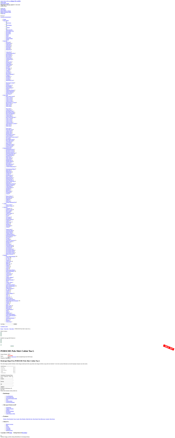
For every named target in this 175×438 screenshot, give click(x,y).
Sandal (7, 226)
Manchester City (9, 80)
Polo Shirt (8, 47)
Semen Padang (9, 87)
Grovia (7, 193)
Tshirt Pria (8, 44)
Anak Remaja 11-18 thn (11, 123)
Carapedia (8, 429)
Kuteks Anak (9, 146)
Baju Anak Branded (10, 286)
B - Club (8, 258)
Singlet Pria (8, 45)
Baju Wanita (6, 20)
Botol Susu (8, 156)
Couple (4, 203)
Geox (7, 295)
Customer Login (4, 326)
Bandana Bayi (9, 160)
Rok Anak (8, 108)
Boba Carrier (9, 305)
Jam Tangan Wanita (10, 250)
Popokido (8, 188)
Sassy (7, 304)
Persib (7, 89)
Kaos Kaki (8, 63)
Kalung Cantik (9, 209)
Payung (7, 238)
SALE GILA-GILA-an (11, 1)
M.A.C (7, 319)
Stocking (8, 224)
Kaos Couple (9, 204)
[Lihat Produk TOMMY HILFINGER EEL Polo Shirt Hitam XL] (1, 339)
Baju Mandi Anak (10, 139)
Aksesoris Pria (9, 59)
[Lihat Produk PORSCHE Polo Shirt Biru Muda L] (1, 333)
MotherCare (8, 313)
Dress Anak (8, 106)
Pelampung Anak (9, 144)
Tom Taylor (8, 274)
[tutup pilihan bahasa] (3, 13)
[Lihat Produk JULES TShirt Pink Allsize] (1, 341)
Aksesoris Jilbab (9, 230)
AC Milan (8, 69)
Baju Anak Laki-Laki (10, 117)
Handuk (8, 242)
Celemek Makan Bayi (10, 166)
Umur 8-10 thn (9, 101)
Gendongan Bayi (9, 155)
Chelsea (7, 75)
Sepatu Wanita (9, 231)
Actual (7, 267)
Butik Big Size (29, 419)
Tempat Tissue (9, 233)
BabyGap (8, 287)
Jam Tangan (8, 247)
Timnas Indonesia (10, 91)
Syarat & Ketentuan (10, 402)
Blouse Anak (9, 103)
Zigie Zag (8, 201)
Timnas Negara (9, 92)
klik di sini (13, 356)
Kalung (4, 419)
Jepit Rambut (9, 236)
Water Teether (9, 157)
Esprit (7, 268)
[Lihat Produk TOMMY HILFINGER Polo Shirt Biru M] (1, 340)
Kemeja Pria (8, 43)
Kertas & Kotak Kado (11, 235)
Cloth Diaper (9, 186)
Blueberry (8, 190)
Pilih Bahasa (3, 9)
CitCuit (7, 257)
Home (4, 19)
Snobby (7, 302)
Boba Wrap (8, 306)
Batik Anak (8, 105)
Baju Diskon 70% (10, 31)
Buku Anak (8, 143)
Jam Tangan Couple (10, 252)
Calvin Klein (9, 273)
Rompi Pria (8, 49)
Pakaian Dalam (9, 38)
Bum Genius (8, 191)
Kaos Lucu (8, 37)
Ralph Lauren (9, 298)
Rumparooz (8, 198)
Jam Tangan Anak (10, 251)
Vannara (8, 260)
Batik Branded (9, 29)
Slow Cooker (9, 176)
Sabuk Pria (8, 65)
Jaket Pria (8, 48)
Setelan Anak (9, 132)
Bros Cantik (8, 210)
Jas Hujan (8, 239)
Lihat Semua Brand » (10, 270)
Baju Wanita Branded (10, 256)
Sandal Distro (9, 64)
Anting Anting (9, 213)
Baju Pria (5, 41)
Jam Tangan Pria (9, 249)
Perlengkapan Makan (10, 169)
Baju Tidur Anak (9, 140)
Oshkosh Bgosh (9, 288)
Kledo (10, 432)
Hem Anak (8, 124)
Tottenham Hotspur (10, 90)
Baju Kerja (8, 33)
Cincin (7, 223)
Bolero (7, 34)
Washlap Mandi (9, 161)
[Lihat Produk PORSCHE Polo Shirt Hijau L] (1, 334)
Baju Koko (8, 57)
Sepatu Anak (9, 114)
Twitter (7, 426)
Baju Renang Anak (10, 112)
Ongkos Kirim (9, 401)
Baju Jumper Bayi (10, 154)
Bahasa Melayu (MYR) (6, 11)
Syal (7, 215)
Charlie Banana (9, 187)
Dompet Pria (8, 61)
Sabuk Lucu (8, 222)
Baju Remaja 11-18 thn (11, 102)
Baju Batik (8, 32)
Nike (7, 294)
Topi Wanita (8, 225)
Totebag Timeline (10, 408)
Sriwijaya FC (9, 85)
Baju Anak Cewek (10, 96)
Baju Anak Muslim (10, 113)
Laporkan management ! (6, 17)
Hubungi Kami (9, 430)
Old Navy (8, 278)
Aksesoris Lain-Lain (10, 240)
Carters (7, 292)
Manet (7, 262)
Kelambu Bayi (9, 175)
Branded (5, 255)
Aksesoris (5, 207)
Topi (7, 60)
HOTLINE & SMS (5, 3)
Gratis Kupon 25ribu (10, 413)
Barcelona (8, 73)
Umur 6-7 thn (9, 100)
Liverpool (8, 79)
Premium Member (10, 411)
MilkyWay (8, 263)
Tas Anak (8, 138)
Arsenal (7, 70)
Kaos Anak (8, 128)
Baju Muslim (9, 25)
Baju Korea (8, 22)
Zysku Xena (8, 261)
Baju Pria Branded (10, 271)
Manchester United (10, 82)
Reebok (7, 320)
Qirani (7, 265)
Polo (7, 281)
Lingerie (8, 27)
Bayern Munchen (10, 74)
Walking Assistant (10, 185)
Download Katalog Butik (11, 398)
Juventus (8, 77)
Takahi (7, 311)
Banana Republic (9, 279)
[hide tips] (3, 8)
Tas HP (7, 66)
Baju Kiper (8, 93)
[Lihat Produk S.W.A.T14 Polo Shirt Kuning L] (1, 342)
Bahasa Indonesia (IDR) (6, 12)
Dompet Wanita (9, 219)
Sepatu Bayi (8, 159)
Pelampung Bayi (9, 177)
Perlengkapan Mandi (10, 183)
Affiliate (8, 410)
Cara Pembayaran (10, 397)
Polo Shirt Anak (9, 129)
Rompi (7, 39)
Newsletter (8, 412)
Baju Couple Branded (10, 315)
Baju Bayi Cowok (10, 151)
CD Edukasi (8, 141)
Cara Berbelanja (9, 396)
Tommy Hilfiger (9, 277)
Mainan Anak (9, 241)
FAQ (7, 399)
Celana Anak (9, 109)
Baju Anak (5, 95)
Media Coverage (9, 424)
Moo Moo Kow (9, 197)
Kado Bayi (8, 182)
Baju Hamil (35, 419)
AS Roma (8, 71)
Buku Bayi (8, 170)
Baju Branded (10, 419)
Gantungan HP (9, 246)
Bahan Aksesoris (9, 254)
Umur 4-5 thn (9, 98)
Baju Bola (8, 68)
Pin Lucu (8, 214)
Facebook (8, 428)
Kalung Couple (9, 206)
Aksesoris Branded (10, 318)
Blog (7, 425)
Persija (7, 84)
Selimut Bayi (9, 172)
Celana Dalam (9, 116)
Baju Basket (8, 54)
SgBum (7, 199)
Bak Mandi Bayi (9, 164)
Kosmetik (8, 212)
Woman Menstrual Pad (11, 202)
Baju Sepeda (8, 55)
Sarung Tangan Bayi (10, 181)
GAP (7, 276)
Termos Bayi (9, 165)
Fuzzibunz (8, 192)
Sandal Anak (9, 229)
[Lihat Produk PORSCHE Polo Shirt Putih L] (1, 335)
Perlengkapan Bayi (7, 148)
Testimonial (8, 407)
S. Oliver (8, 283)
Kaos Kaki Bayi (9, 180)
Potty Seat (8, 162)
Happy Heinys (9, 196)
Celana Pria (8, 52)
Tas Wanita (8, 218)
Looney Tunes (9, 282)
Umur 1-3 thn (9, 97)
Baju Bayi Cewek (10, 150)
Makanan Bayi (9, 178)
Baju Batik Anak (9, 111)
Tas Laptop (8, 217)
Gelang (7, 220)
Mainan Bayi (9, 171)
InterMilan (8, 76)
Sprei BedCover (9, 245)
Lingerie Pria (9, 58)
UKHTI (8, 266)
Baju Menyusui (41, 419)
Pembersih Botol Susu (11, 153)
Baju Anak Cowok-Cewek (12, 137)
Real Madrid (8, 86)
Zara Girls (8, 297)
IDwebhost (24, 432)
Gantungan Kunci (10, 234)
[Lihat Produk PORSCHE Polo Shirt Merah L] (1, 332)
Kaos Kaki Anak (9, 145)
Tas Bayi (8, 174)
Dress (7, 36)
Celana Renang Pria (10, 53)
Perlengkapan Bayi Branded (12, 300)
